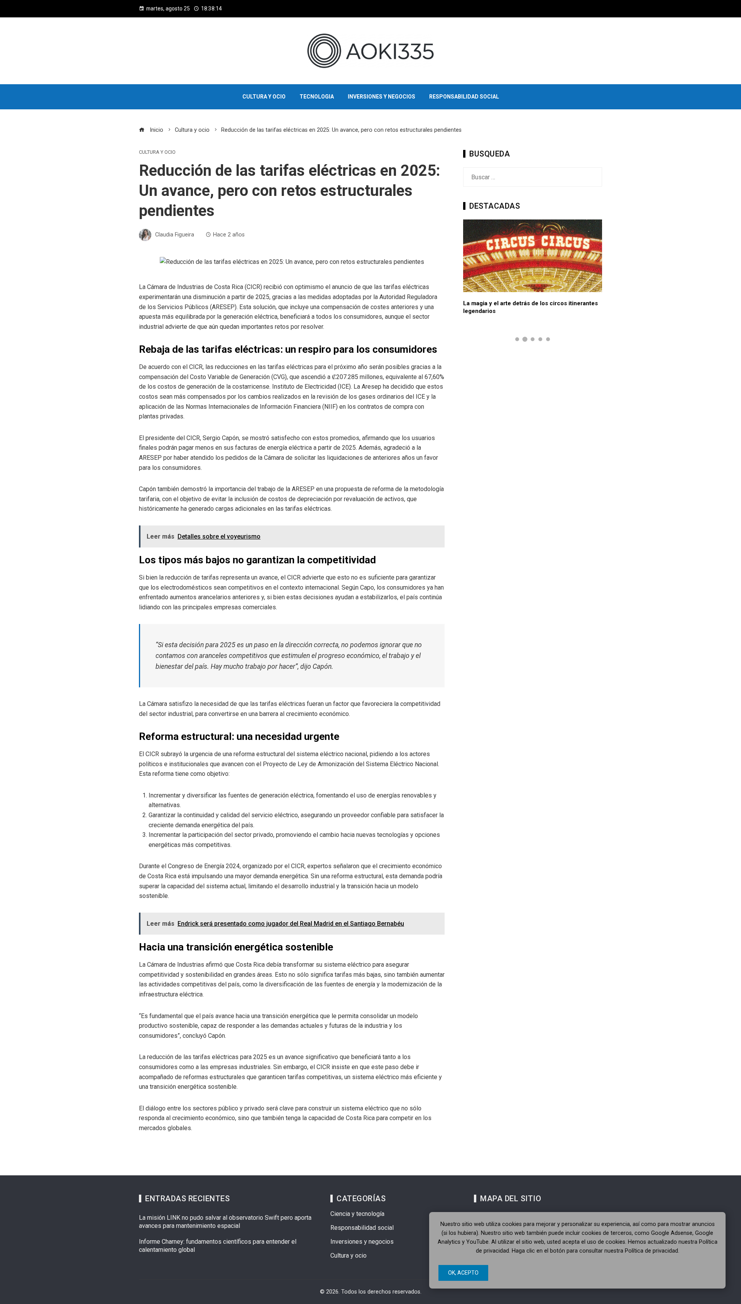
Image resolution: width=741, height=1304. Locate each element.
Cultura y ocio (157, 152)
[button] (517, 339)
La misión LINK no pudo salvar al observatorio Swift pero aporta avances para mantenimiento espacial (225, 1221)
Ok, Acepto (463, 1273)
